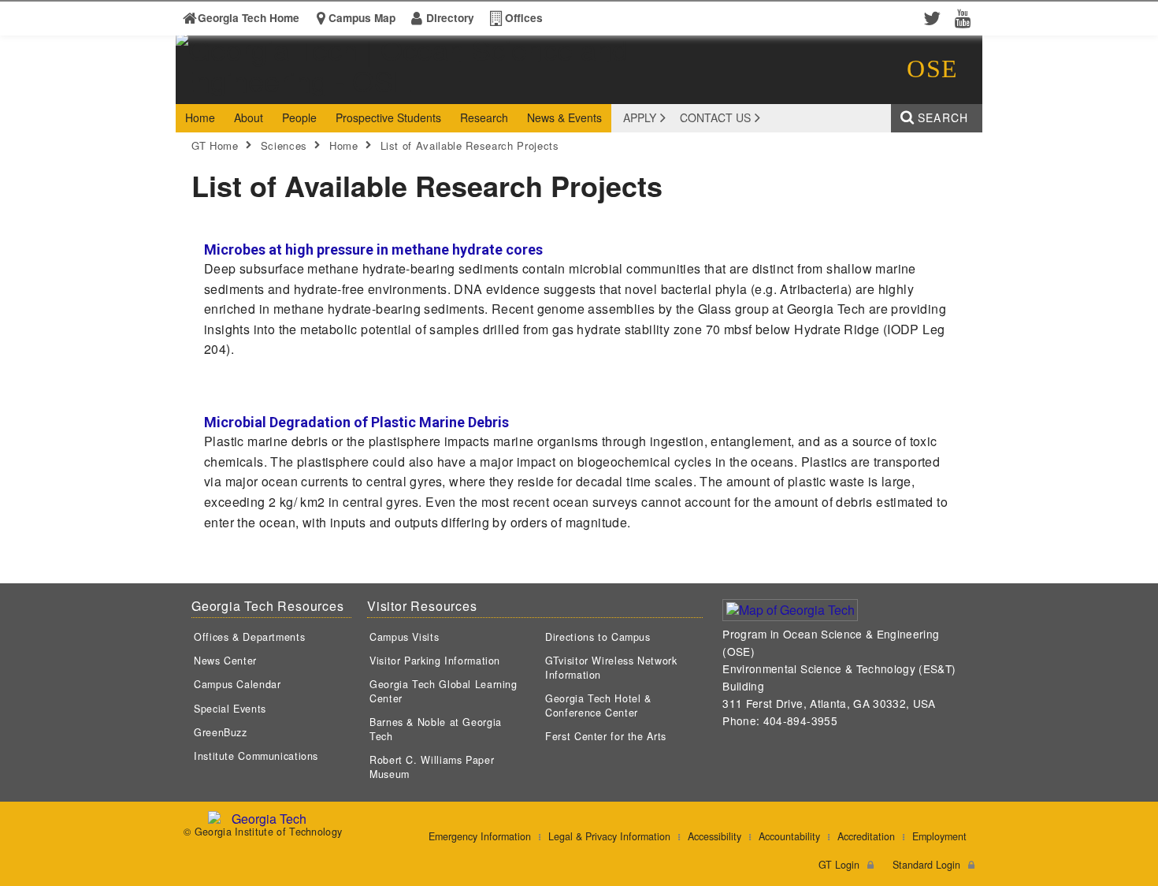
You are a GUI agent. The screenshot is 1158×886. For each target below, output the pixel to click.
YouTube (966, 17)
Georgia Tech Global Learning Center (443, 691)
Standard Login (926, 865)
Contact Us (715, 117)
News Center (225, 660)
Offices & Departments (249, 637)
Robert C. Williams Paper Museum (431, 767)
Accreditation (866, 836)
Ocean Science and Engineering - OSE (420, 89)
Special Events (230, 709)
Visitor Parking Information (434, 660)
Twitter (935, 17)
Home (343, 145)
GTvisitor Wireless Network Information (611, 667)
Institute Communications (256, 756)
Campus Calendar (237, 684)
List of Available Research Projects (469, 145)
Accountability (789, 836)
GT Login (838, 865)
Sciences (284, 145)
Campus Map (361, 17)
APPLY (639, 117)
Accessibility (714, 836)
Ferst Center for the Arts (605, 736)
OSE (933, 68)
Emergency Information (480, 836)
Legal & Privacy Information (609, 836)
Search (943, 117)
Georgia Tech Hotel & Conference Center (598, 705)
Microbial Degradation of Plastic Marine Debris (356, 422)
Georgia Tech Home (248, 17)
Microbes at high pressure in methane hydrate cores (373, 249)
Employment (939, 836)
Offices (524, 17)
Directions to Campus (598, 637)
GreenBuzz (220, 732)
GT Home (215, 145)
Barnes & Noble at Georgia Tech (435, 729)
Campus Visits (404, 637)
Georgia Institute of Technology (236, 89)
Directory (450, 17)
